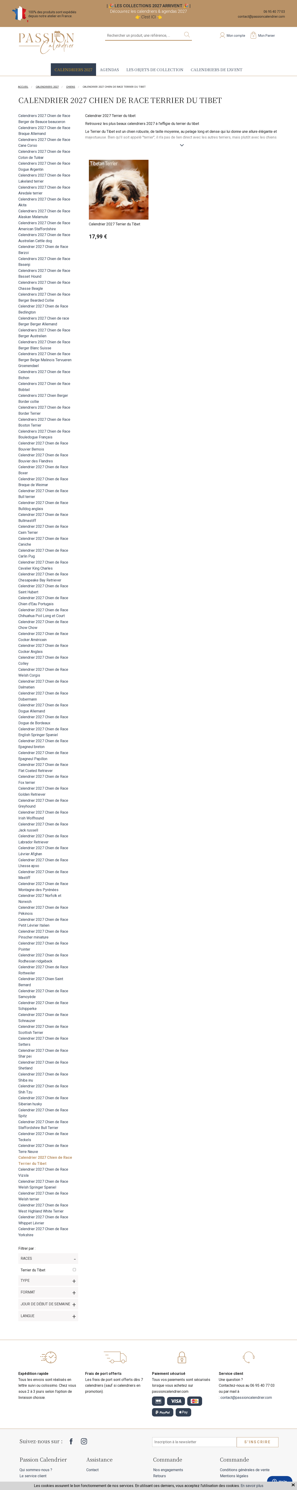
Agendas (109, 69)
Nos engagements (168, 1470)
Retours (159, 1476)
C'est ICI (148, 16)
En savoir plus (252, 1485)
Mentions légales (234, 1476)
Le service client (32, 1476)
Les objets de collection (154, 69)
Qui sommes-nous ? (35, 1470)
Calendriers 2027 (73, 69)
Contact (92, 1470)
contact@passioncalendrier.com (261, 16)
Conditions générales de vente (245, 1470)
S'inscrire (257, 1442)
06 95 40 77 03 (274, 11)
